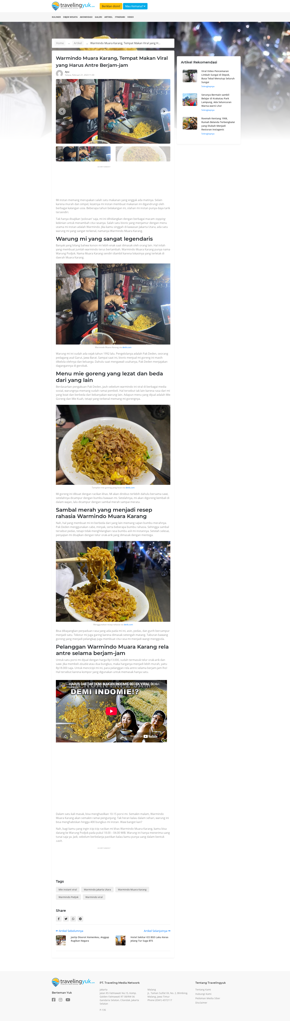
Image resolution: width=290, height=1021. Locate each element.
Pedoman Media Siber (207, 998)
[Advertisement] (117, 183)
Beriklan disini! (111, 6)
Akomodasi (86, 17)
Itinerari (120, 17)
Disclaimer (201, 1002)
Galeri (98, 17)
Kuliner (56, 17)
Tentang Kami (203, 989)
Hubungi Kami (203, 993)
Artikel (108, 17)
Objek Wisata (70, 17)
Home (60, 43)
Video (130, 17)
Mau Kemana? (134, 6)
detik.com (126, 347)
